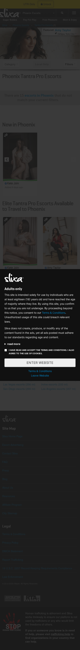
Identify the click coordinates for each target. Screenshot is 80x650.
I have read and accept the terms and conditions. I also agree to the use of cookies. (41, 352)
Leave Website (40, 375)
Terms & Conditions (53, 312)
